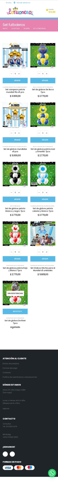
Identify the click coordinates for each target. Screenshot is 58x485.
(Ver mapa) (7, 393)
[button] (52, 473)
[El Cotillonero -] (20, 11)
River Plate (9, 265)
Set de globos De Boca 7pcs (43, 90)
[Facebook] (49, 2)
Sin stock (17, 311)
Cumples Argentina (9, 87)
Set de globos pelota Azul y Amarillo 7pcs (43, 150)
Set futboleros (48, 87)
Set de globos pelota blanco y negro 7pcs (15, 209)
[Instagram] (53, 2)
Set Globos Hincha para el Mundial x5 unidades (42, 269)
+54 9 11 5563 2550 (10, 437)
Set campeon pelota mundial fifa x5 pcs (15, 90)
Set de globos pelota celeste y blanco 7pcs (42, 209)
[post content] (15, 55)
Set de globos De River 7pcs (15, 322)
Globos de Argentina (23, 87)
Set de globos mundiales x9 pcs (15, 150)
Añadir (17, 80)
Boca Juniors (37, 87)
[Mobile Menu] (5, 11)
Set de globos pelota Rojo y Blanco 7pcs (15, 269)
